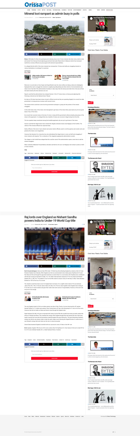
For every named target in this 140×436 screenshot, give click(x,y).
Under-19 (61, 339)
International (56, 10)
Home (28, 10)
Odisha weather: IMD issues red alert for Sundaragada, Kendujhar (42, 76)
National (49, 10)
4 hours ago (35, 78)
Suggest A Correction (29, 160)
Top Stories (58, 17)
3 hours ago (65, 300)
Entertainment (77, 10)
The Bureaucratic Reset (94, 158)
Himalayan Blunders (93, 107)
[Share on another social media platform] (82, 54)
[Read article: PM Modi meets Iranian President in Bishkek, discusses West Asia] (57, 298)
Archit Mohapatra (97, 81)
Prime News (51, 224)
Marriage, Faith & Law (94, 184)
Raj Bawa (48, 339)
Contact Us (77, 416)
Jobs (82, 416)
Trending (33, 10)
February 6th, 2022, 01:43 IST (41, 224)
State (39, 10)
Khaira (42, 153)
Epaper (103, 10)
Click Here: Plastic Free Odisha (98, 50)
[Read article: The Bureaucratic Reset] (102, 166)
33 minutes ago (36, 300)
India (34, 339)
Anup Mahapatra (97, 284)
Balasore (37, 153)
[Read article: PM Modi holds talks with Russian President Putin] (27, 298)
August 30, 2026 (91, 149)
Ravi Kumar (55, 339)
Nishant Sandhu (41, 339)
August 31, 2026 (91, 123)
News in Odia (109, 10)
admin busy (30, 153)
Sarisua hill (67, 153)
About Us (67, 416)
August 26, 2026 (91, 200)
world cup (67, 339)
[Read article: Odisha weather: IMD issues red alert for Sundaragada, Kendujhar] (27, 77)
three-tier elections (76, 153)
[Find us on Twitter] (115, 432)
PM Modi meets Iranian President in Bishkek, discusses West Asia (71, 297)
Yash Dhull (74, 339)
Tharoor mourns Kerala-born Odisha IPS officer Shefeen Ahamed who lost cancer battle (71, 77)
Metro (43, 10)
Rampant (55, 153)
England (30, 339)
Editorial (53, 416)
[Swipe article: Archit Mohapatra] (101, 70)
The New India (92, 133)
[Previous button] (89, 70)
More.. (90, 10)
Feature (70, 10)
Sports (85, 10)
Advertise (72, 416)
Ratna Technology (111, 416)
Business (64, 10)
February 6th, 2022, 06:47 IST (45, 17)
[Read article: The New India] (102, 142)
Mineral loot (48, 153)
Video (98, 10)
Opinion (58, 416)
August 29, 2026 (91, 174)
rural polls (61, 153)
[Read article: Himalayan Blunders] (102, 115)
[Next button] (114, 70)
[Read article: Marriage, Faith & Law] (102, 193)
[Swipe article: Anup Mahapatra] (101, 273)
